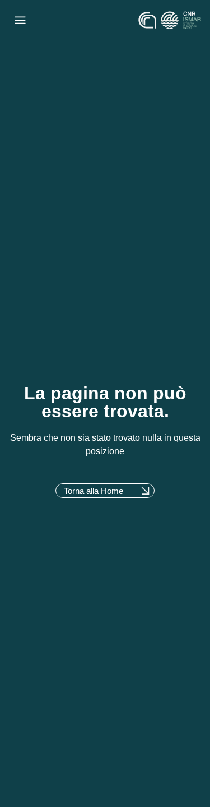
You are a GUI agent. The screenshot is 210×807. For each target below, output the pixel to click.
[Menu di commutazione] (20, 20)
